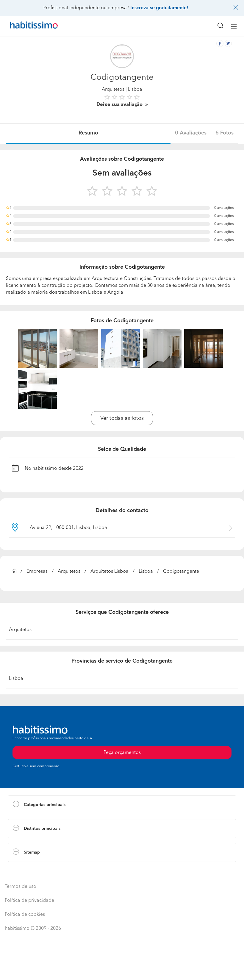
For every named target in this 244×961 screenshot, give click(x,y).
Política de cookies (25, 914)
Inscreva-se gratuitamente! (159, 8)
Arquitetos (113, 89)
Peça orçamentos (122, 951)
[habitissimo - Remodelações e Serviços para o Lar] (27, 26)
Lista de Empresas (27, 867)
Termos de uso (20, 886)
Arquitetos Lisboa (109, 571)
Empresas (37, 571)
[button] (122, 804)
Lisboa (146, 571)
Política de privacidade (29, 900)
